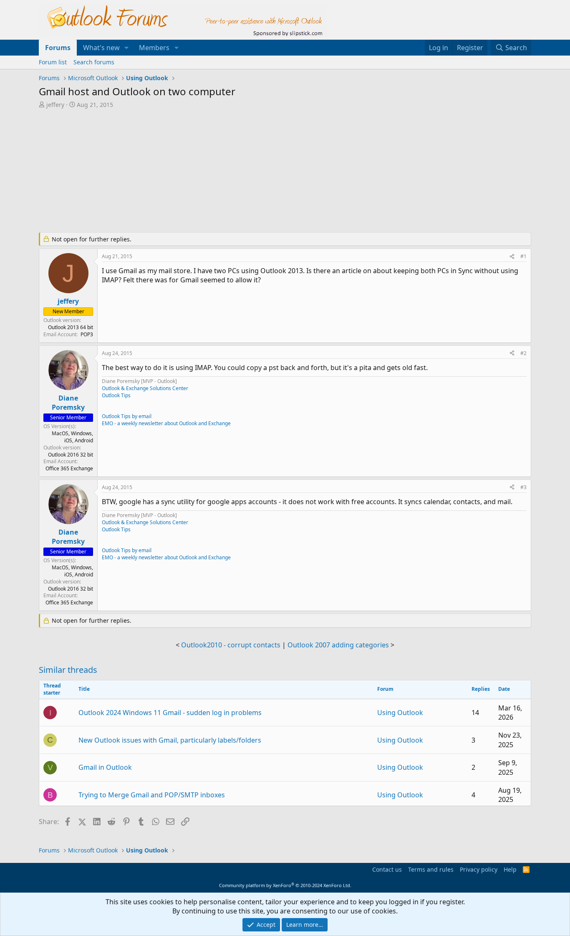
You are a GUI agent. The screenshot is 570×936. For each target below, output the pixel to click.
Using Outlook (400, 712)
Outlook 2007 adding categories (338, 644)
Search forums (93, 62)
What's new (101, 47)
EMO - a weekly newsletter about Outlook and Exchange (166, 423)
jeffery (55, 105)
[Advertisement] (241, 171)
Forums (58, 47)
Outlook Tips (116, 395)
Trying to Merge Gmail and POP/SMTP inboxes (151, 794)
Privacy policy (478, 869)
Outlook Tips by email (126, 416)
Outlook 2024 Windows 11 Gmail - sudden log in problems (170, 712)
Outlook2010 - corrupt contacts (230, 644)
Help (510, 869)
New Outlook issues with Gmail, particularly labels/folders (169, 740)
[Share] (512, 256)
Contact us (387, 869)
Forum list (53, 62)
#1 (523, 256)
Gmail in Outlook (105, 767)
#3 (523, 487)
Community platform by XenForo (285, 885)
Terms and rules (431, 869)
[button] (127, 48)
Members (154, 47)
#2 (523, 353)
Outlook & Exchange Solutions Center (145, 388)
